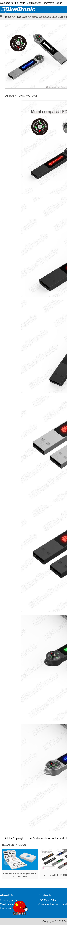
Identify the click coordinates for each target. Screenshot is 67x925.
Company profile (8, 900)
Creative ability (8, 904)
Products (21, 16)
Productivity (6, 908)
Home (7, 16)
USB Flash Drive (47, 900)
